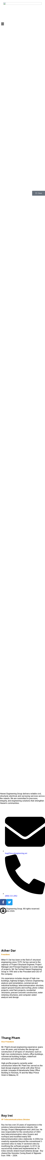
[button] (22, 24)
